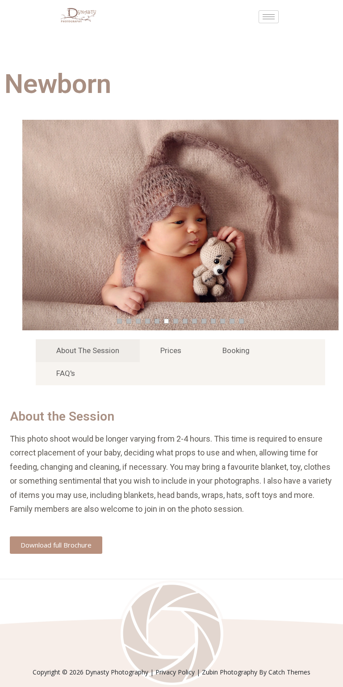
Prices (170, 350)
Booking (236, 350)
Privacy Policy (175, 672)
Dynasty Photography (116, 672)
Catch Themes (289, 672)
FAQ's (65, 373)
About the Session (87, 350)
